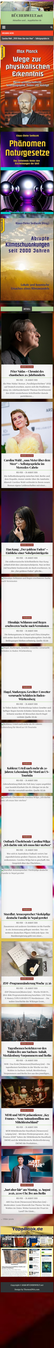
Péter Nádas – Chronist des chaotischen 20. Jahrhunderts (27, 373)
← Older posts (7, 1219)
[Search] (51, 27)
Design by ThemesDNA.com (27, 1289)
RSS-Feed (19, 380)
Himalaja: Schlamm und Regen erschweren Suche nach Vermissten (27, 624)
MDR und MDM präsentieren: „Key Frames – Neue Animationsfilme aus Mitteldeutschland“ (27, 1118)
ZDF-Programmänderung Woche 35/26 (27, 983)
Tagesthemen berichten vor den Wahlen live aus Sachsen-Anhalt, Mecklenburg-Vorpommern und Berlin (27, 1051)
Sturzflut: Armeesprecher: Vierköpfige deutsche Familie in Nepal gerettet (27, 916)
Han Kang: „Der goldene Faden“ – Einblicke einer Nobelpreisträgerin (27, 551)
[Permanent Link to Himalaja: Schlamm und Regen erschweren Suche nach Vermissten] (27, 596)
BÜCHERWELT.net (26, 15)
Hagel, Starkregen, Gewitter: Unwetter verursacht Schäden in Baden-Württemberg (27, 695)
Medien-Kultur (27, 366)
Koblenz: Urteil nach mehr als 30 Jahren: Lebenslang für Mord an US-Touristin (27, 771)
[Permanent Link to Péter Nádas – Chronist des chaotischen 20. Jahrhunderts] (27, 339)
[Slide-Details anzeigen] (27, 86)
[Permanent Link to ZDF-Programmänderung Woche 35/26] (27, 958)
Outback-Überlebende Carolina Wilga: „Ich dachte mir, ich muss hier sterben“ (27, 843)
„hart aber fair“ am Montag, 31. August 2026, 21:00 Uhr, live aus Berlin (27, 1191)
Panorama (27, 617)
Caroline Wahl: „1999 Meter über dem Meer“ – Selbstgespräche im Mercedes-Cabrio (27, 463)
